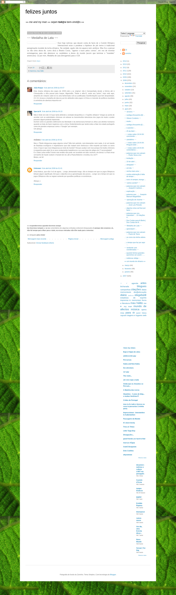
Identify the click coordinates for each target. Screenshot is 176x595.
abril (126, 109)
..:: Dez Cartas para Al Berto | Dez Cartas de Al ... (135, 221)
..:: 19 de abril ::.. (130, 162)
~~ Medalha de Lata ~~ (133, 226)
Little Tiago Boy (129, 431)
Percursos (127, 360)
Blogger (113, 575)
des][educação (140, 292)
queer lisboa (141, 313)
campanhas (125, 289)
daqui (38, 61)
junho (127, 103)
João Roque (38, 88)
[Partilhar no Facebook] (48, 67)
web (144, 315)
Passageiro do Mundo (131, 419)
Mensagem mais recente (37, 239)
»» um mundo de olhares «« (134, 261)
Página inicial (73, 239)
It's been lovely (129, 423)
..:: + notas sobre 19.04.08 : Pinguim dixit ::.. (134, 144)
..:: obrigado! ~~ (130, 165)
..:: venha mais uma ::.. (132, 171)
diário (123, 295)
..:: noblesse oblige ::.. (132, 258)
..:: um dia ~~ (129, 168)
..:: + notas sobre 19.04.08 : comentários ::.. (134, 149)
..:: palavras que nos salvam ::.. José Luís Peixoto (134, 204)
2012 (125, 68)
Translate (138, 36)
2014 (125, 61)
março (127, 265)
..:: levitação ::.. (129, 158)
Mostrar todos (142, 457)
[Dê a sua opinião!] (43, 67)
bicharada (124, 286)
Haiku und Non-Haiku (131, 364)
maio (127, 106)
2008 (125, 80)
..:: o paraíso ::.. (130, 128)
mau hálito (40, 71)
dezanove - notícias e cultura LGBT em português (140, 469)
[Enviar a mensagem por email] (40, 67)
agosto (127, 96)
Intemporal (140, 512)
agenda (135, 283)
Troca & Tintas (128, 427)
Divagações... (128, 435)
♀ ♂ (124, 283)
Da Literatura (128, 368)
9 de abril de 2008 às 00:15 (52, 111)
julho (127, 99)
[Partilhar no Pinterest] (51, 67)
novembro (129, 86)
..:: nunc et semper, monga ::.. (135, 180)
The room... (127, 376)
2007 (125, 276)
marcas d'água (129, 443)
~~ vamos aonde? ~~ (132, 183)
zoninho (128, 53)
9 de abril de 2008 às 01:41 (52, 168)
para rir (130, 312)
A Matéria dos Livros (131, 390)
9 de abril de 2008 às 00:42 (52, 140)
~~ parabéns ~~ (130, 140)
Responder (38, 104)
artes (143, 283)
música (135, 309)
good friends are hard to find (134, 439)
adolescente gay (129, 356)
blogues (141, 286)
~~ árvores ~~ (129, 112)
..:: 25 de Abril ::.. (130, 131)
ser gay (126, 372)
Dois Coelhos (128, 451)
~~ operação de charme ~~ (134, 200)
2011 (125, 71)
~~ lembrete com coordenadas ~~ (131, 249)
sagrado (123, 315)
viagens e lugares (134, 315)
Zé (126, 50)
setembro (128, 93)
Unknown (37, 168)
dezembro (129, 83)
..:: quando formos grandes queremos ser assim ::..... (134, 254)
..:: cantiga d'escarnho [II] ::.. (134, 115)
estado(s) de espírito (133, 298)
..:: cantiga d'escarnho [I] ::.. (134, 125)
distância (131, 295)
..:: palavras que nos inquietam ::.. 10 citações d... (134, 215)
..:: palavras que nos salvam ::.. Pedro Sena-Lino (134, 154)
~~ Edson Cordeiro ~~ (132, 118)
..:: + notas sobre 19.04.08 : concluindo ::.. (134, 135)
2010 (125, 74)
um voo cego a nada (131, 380)
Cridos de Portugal (130, 400)
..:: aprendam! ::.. (130, 229)
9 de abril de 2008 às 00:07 (54, 88)
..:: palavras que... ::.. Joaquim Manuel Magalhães (135, 195)
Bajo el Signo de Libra (131, 352)
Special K (37, 111)
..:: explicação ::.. (130, 191)
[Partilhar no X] (45, 67)
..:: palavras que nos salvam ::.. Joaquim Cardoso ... (134, 187)
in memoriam (135, 300)
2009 (125, 77)
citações (136, 289)
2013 (125, 64)
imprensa (33, 71)
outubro (128, 90)
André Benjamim (129, 447)
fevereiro (128, 269)
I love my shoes (129, 348)
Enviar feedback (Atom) (45, 243)
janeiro (127, 272)
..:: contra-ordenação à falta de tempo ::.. (134, 175)
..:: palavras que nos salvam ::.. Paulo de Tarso (134, 233)
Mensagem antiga (107, 239)
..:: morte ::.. (128, 121)
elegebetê (140, 295)
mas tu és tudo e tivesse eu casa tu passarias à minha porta (134, 406)
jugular (139, 497)
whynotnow (127, 455)
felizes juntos (41, 12)
